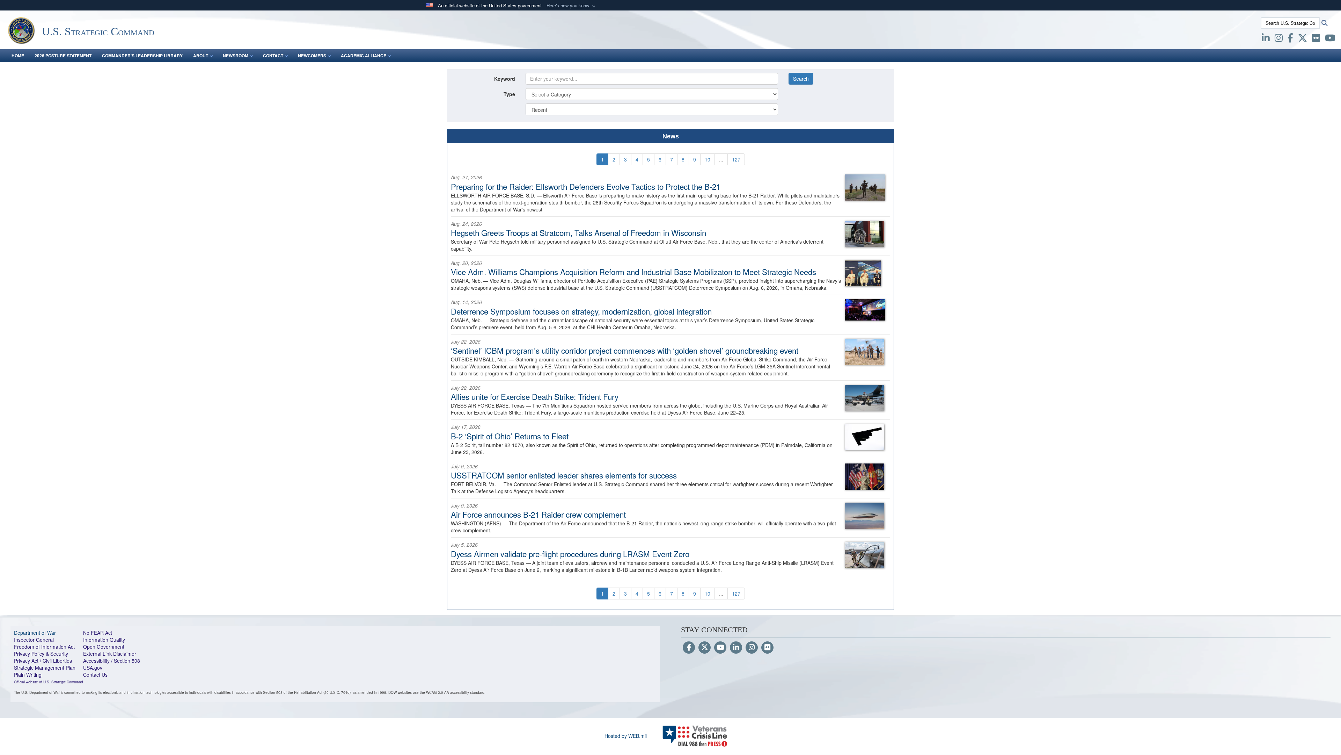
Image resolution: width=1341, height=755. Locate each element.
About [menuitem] (200, 55)
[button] (572, 5)
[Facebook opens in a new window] (1290, 39)
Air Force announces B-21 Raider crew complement (538, 514)
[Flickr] (767, 647)
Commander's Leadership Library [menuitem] (142, 55)
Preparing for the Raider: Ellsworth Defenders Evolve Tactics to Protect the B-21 (585, 186)
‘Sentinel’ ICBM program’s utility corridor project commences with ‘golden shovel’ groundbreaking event (624, 350)
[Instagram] (752, 647)
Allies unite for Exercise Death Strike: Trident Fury (534, 396)
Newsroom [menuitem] (235, 55)
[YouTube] (720, 647)
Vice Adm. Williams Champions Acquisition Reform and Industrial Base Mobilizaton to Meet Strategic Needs (633, 271)
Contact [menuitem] (273, 55)
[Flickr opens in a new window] (1316, 39)
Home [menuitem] (18, 55)
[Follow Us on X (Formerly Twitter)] (704, 647)
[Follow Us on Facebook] (689, 647)
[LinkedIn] (736, 647)
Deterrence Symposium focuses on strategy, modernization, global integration (581, 311)
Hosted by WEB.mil (625, 735)
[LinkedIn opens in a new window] (1266, 39)
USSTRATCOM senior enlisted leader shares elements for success (564, 475)
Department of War (35, 632)
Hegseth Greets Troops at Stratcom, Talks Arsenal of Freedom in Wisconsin (578, 232)
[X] (1302, 39)
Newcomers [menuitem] (312, 55)
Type (509, 94)
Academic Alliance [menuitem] (363, 55)
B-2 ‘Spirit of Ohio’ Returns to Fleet (510, 435)
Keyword (504, 78)
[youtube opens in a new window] (1330, 39)
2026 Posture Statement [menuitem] (63, 55)
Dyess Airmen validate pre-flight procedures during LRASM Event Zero (570, 553)
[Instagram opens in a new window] (1279, 39)
